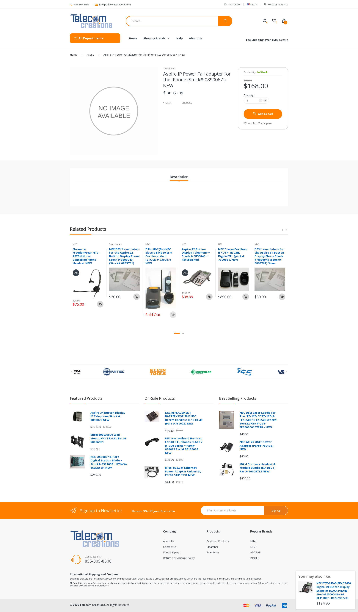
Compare (266, 123)
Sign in (284, 4)
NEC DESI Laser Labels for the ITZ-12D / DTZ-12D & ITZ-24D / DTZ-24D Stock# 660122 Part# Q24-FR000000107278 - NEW (258, 420)
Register (272, 4)
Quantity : (249, 95)
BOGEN (255, 558)
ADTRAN (255, 552)
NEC (252, 547)
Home (73, 54)
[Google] (175, 93)
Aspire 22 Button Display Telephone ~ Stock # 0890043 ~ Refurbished (196, 254)
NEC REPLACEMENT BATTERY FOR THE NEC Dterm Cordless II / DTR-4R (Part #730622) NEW (183, 418)
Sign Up (276, 510)
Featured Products (218, 541)
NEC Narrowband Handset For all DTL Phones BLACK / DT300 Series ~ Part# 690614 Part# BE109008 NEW (183, 445)
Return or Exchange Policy (179, 558)
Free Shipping (171, 552)
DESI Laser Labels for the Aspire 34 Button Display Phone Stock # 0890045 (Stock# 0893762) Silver (269, 256)
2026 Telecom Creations (89, 605)
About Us (168, 541)
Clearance (213, 547)
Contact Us (170, 547)
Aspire (90, 54)
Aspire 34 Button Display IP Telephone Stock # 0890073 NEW (107, 416)
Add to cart (265, 114)
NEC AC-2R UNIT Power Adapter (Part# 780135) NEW (256, 445)
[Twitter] (169, 93)
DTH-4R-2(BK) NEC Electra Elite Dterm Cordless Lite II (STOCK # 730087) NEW (158, 256)
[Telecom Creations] (91, 21)
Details (283, 40)
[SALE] (88, 282)
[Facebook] (164, 93)
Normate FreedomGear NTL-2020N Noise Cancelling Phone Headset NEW (86, 256)
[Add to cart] (100, 304)
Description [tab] (179, 176)
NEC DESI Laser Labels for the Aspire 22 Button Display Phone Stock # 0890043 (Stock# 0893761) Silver (124, 257)
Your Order (234, 4)
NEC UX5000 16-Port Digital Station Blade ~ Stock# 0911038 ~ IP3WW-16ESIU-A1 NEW (108, 462)
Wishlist (252, 123)
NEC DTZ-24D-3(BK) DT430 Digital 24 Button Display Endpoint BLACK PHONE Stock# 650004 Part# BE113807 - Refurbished (333, 590)
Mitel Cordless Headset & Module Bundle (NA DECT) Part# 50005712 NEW (258, 467)
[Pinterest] (181, 93)
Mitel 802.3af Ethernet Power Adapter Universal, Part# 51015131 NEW (183, 471)
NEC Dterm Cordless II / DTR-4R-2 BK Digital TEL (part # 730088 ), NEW (232, 254)
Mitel (253, 541)
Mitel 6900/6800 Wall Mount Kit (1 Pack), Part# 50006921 (108, 438)
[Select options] (136, 296)
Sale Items (213, 552)
